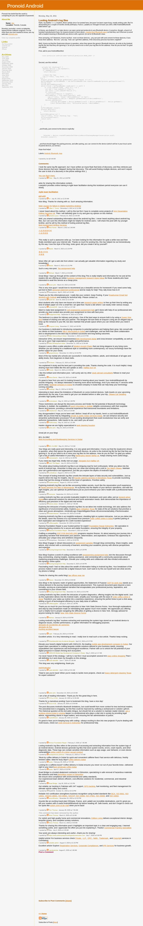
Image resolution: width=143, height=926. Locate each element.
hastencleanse (54, 513)
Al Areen (51, 362)
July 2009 (5, 60)
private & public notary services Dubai (86, 416)
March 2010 (6, 72)
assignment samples (84, 543)
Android (47, 153)
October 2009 (6, 65)
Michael (51, 273)
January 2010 (6, 68)
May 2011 (5, 85)
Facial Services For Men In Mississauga (57, 487)
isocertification (53, 798)
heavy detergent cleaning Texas (118, 673)
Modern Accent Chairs (83, 346)
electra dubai (53, 504)
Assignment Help (54, 314)
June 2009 (5, 58)
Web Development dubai (86, 339)
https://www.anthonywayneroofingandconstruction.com (67, 835)
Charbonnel (53, 411)
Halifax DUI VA (89, 368)
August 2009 (6, 62)
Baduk (51, 249)
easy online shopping (117, 656)
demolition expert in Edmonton (70, 774)
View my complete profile (11, 38)
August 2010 (6, 78)
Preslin (51, 370)
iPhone (4, 49)
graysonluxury (53, 353)
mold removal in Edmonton (69, 723)
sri (49, 198)
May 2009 (5, 57)
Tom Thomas (53, 810)
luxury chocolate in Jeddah (81, 406)
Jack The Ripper (54, 463)
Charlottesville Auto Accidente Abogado (62, 641)
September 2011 (7, 87)
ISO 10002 (114, 796)
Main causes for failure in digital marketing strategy (60, 206)
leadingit (51, 389)
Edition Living (97, 818)
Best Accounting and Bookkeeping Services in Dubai (60, 439)
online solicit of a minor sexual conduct (67, 752)
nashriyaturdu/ (45, 668)
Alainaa (51, 617)
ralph (50, 634)
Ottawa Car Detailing (117, 394)
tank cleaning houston (86, 425)
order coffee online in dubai (101, 519)
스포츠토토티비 (45, 231)
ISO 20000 (100, 796)
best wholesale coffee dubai (65, 767)
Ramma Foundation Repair (58, 530)
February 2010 (7, 70)
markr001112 (53, 718)
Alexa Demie (53, 377)
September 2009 (7, 63)
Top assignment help (66, 268)
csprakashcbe (53, 850)
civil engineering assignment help (81, 310)
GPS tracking (89, 786)
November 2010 (7, 82)
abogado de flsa (45, 627)
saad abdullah (53, 660)
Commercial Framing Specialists (117, 828)
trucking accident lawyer (49, 629)
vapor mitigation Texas (85, 509)
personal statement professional (65, 290)
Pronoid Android (25, 6)
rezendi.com (12, 34)
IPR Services (108, 846)
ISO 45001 (62, 796)
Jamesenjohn (53, 458)
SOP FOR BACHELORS (67, 533)
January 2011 (6, 83)
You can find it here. (47, 176)
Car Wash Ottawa (114, 468)
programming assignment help (95, 555)
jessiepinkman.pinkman (56, 754)
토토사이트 (43, 252)
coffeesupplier (53, 523)
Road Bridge (53, 783)
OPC (90, 838)
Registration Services (69, 846)
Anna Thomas (53, 815)
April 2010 (5, 73)
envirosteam (53, 401)
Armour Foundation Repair (58, 743)
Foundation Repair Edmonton (101, 526)
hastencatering (54, 482)
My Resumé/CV (7, 44)
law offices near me (76, 575)
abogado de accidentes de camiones (54, 625)
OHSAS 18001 (51, 796)
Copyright (117, 838)
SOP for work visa (114, 583)
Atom (68, 901)
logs (60, 153)
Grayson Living (54, 326)
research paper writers (93, 303)
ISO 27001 (90, 796)
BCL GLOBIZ (53, 446)
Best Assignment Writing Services (53, 225)
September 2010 (7, 80)
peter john (52, 428)
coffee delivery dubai (77, 760)
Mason (51, 580)
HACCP (71, 796)
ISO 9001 (120, 794)
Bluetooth (54, 153)
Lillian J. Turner (54, 208)
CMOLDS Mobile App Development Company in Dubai (67, 653)
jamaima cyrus (54, 216)
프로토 (41, 254)
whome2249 (53, 307)
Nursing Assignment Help (57, 550)
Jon (12, 23)
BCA (113, 794)
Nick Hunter (53, 227)
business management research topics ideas (85, 278)
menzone (52, 494)
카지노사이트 (53, 698)
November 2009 (7, 67)
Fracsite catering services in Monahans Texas (93, 478)
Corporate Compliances (88, 846)
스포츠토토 (43, 233)
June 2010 (5, 75)
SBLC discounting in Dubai (73, 331)
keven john (52, 285)
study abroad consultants (102, 373)
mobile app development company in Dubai (110, 644)
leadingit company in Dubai (61, 385)
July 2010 (5, 77)
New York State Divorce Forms (73, 613)
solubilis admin (54, 843)
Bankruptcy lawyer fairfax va (87, 456)
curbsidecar (53, 473)
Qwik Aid (52, 299)
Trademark (104, 838)
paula (51, 762)
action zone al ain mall (59, 806)
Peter (50, 178)
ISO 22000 (80, 796)
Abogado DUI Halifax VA (89, 461)
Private (78, 838)
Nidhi (95, 838)
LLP (85, 838)
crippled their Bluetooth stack (96, 32)
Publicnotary (53, 422)
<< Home (43, 914)
